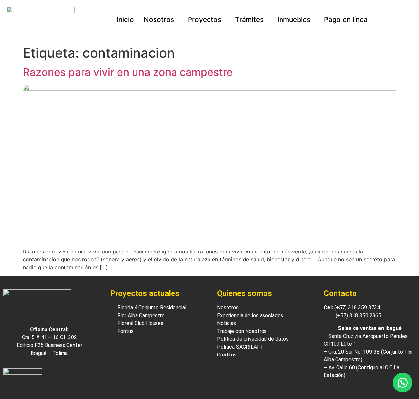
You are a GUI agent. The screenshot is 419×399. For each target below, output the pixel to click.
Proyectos (204, 19)
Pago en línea (346, 19)
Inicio (125, 19)
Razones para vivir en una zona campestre (128, 72)
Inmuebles (293, 19)
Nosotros (159, 19)
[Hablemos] (402, 382)
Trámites (249, 19)
